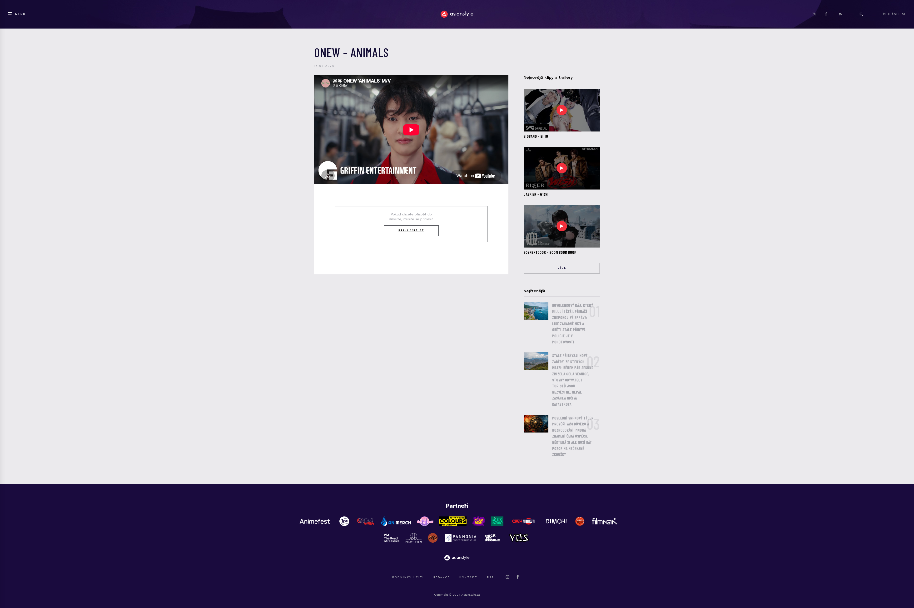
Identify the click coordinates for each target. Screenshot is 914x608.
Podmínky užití (408, 577)
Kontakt (468, 577)
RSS (490, 577)
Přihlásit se (411, 231)
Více (561, 268)
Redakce (441, 577)
